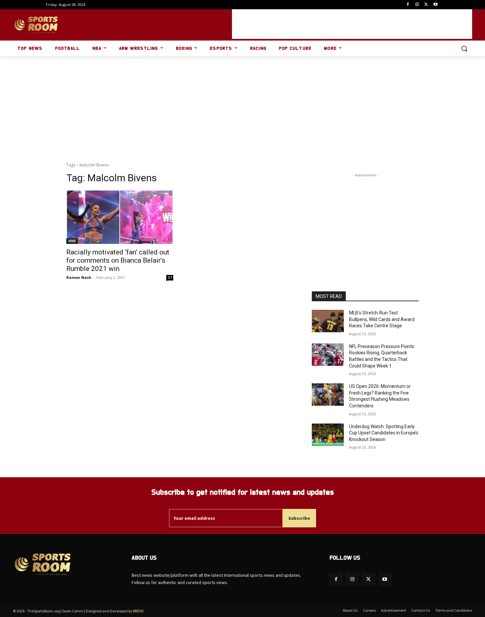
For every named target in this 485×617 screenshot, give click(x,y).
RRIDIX (138, 610)
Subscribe (299, 518)
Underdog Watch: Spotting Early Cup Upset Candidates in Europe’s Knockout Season (383, 433)
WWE (72, 241)
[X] (426, 5)
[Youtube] (435, 5)
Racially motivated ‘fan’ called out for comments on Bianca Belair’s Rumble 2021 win (117, 260)
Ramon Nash (78, 277)
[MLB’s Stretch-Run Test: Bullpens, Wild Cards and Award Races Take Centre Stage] (328, 321)
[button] (464, 48)
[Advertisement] (352, 24)
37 (170, 277)
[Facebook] (408, 5)
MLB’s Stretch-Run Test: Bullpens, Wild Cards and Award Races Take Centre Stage (381, 319)
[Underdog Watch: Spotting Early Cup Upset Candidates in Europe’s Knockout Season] (328, 435)
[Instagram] (417, 5)
